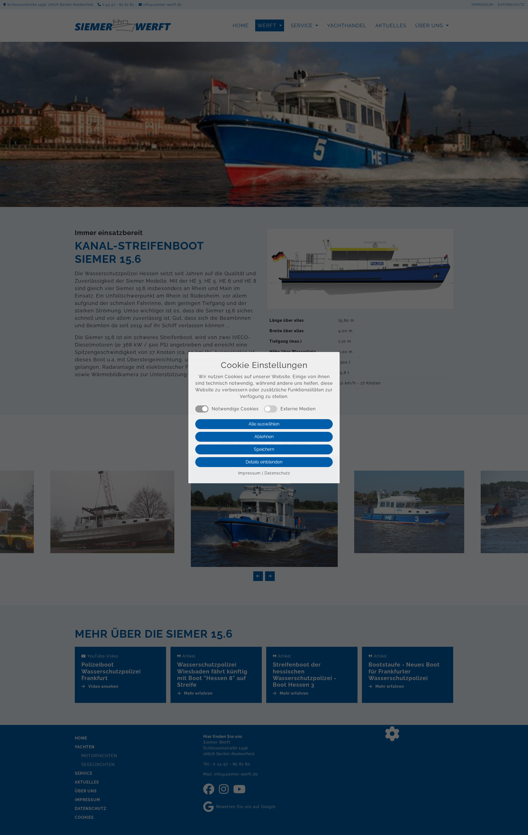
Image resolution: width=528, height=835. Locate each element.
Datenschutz (277, 473)
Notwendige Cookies (235, 408)
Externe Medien (298, 408)
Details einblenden (264, 462)
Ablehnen (264, 436)
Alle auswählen (264, 424)
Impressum (249, 473)
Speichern (264, 449)
